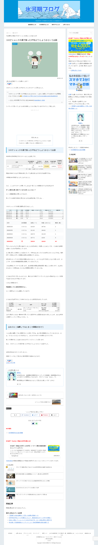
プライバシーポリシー (28, 534)
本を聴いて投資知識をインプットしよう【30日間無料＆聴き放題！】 (29, 522)
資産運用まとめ (70, 533)
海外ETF (9, 408)
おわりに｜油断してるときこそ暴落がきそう (31, 143)
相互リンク (44, 533)
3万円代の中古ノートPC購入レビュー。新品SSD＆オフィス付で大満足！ (30, 518)
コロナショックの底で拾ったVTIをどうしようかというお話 (35, 140)
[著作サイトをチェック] (18, 384)
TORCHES (9, 460)
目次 (32, 137)
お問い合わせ (19, 533)
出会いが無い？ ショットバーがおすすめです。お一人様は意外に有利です (30, 520)
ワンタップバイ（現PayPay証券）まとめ (49, 538)
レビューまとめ (79, 533)
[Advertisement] (34, 121)
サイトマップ (36, 533)
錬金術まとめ (88, 533)
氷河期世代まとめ (40, 537)
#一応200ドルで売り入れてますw (31, 96)
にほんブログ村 (10, 362)
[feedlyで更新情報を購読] (20, 384)
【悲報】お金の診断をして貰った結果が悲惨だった (24, 515)
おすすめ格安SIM (53, 533)
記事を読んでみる (76, 70)
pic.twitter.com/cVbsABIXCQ (49, 96)
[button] (54, 415)
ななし (19, 372)
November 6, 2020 (39, 100)
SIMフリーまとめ (58, 537)
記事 (70, 63)
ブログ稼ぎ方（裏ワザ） (62, 534)
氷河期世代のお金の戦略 (16, 432)
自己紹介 (10, 533)
